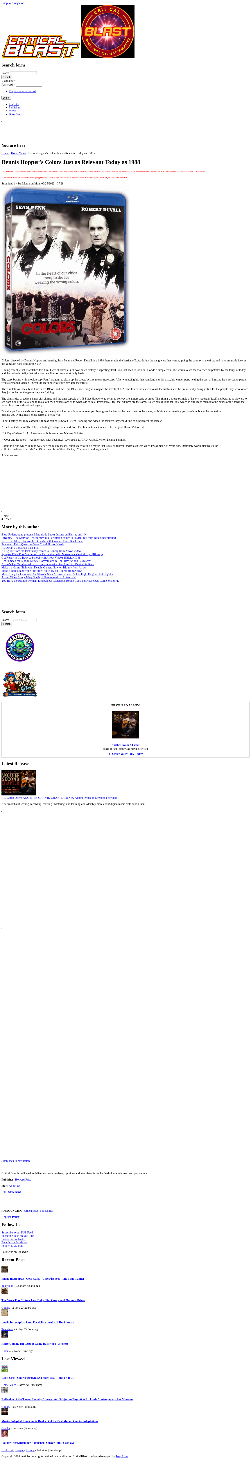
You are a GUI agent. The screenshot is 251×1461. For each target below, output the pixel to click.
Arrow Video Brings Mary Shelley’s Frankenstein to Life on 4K (38, 577)
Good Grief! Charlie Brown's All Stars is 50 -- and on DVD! (38, 1377)
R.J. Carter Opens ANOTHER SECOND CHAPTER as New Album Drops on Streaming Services (59, 797)
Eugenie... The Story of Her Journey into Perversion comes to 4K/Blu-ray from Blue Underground (58, 537)
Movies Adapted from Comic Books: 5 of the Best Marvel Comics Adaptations (49, 1421)
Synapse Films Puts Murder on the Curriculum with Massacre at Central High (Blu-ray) (52, 554)
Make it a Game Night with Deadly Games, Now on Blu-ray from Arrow (43, 567)
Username (8, 80)
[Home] (40, 57)
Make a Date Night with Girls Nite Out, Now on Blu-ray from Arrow (41, 570)
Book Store (15, 114)
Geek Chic (7, 1450)
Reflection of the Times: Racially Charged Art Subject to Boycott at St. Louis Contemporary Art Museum (67, 1399)
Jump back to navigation (15, 1160)
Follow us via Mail (12, 1245)
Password (8, 84)
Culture (5, 1307)
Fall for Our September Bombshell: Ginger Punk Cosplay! (37, 1442)
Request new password (22, 91)
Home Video (18, 153)
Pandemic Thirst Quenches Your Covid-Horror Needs (32, 544)
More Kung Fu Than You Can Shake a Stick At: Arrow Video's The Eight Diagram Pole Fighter (57, 574)
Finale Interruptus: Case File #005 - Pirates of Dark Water (37, 1322)
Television (7, 1285)
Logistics (14, 104)
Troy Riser (122, 1456)
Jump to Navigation (12, 3)
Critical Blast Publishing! (38, 1210)
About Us (14, 1185)
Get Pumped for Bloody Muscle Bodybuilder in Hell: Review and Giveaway (46, 560)
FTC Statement (11, 1192)
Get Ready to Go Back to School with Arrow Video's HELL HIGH (40, 557)
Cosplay (20, 1450)
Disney (30, 1450)
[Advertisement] (68, 130)
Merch (12, 110)
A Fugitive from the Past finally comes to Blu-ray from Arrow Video (41, 551)
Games (5, 1351)
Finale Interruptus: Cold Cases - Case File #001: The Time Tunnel (42, 1278)
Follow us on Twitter (13, 1239)
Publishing (15, 107)
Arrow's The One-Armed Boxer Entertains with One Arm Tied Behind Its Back (47, 564)
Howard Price (23, 1179)
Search (5, 73)
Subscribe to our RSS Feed (17, 1232)
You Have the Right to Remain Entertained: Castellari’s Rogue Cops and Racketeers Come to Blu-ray (60, 580)
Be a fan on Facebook (14, 1242)
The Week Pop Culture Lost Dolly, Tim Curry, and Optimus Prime (43, 1300)
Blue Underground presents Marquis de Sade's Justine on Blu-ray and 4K (44, 534)
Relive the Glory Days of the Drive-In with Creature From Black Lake (42, 541)
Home (5, 153)
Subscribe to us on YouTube (17, 1235)
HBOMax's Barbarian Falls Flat (19, 547)
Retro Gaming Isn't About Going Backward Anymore (34, 1343)
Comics (5, 1428)
